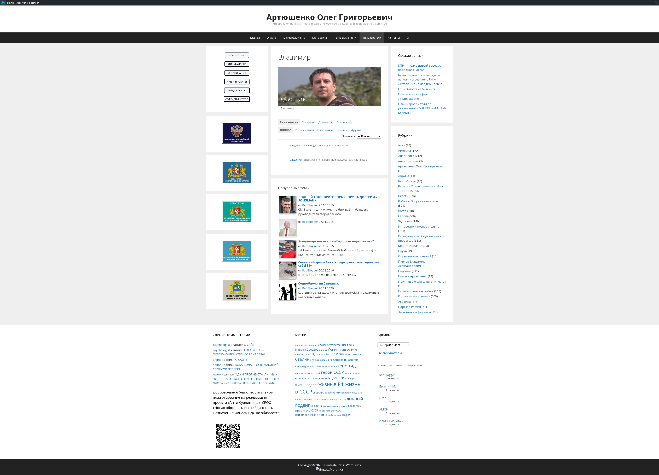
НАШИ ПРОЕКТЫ (237, 81)
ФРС (312, 360)
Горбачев (300, 349)
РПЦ (323, 354)
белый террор (302, 366)
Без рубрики (407, 181)
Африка (403, 176)
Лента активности (345, 37)
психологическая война (311, 415)
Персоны (404, 271)
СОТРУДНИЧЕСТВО (236, 99)
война (334, 366)
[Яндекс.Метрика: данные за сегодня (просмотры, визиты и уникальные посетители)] (329, 469)
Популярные (413, 365)
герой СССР (332, 372)
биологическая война (320, 367)
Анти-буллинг (408, 161)
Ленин (333, 349)
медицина (316, 405)
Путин (316, 354)
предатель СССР (306, 410)
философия (343, 414)
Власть (403, 196)
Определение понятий (414, 256)
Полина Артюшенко (412, 276)
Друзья (325, 122)
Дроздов (313, 349)
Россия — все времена (414, 296)
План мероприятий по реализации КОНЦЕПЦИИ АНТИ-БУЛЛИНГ (422, 108)
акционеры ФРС (324, 359)
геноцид (347, 366)
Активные (395, 365)
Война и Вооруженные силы (418, 201)
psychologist (221, 345)
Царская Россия (409, 307)
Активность (289, 122)
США (341, 354)
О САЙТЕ (250, 345)
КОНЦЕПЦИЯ (237, 55)
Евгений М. (387, 386)
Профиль (308, 122)
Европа (403, 216)
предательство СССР (330, 410)
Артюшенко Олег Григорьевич (329, 17)
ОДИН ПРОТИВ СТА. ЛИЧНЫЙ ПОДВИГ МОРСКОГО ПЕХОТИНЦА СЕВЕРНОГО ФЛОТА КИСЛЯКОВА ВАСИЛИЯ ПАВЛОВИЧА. (246, 378)
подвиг (344, 406)
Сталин (302, 359)
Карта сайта (319, 37)
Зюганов (323, 350)
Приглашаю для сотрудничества (422, 281)
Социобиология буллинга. (417, 89)
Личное (285, 130)
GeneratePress (334, 465)
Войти (10, 2)
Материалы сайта (294, 37)
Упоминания (304, 130)
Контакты (394, 37)
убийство (332, 415)
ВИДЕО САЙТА (237, 90)
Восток (403, 211)
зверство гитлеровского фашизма (343, 392)
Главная (255, 37)
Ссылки (344, 122)
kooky (217, 374)
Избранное (325, 130)
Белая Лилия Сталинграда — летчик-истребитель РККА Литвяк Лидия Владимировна (420, 79)
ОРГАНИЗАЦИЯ (237, 72)
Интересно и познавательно (418, 226)
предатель (354, 405)
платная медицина (331, 406)
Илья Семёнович (391, 421)
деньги (338, 377)
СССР (334, 354)
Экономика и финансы (414, 312)
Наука (402, 251)
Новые (382, 365)
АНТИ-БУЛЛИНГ (237, 64)
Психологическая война (415, 291)
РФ (327, 354)
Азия (401, 145)
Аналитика (406, 156)
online (217, 360)
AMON (383, 409)
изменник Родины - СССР (332, 399)
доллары (350, 378)
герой (317, 373)
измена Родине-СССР (306, 399)
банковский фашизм (345, 359)
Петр (382, 398)
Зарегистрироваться (27, 2)
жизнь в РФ (331, 384)
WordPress (353, 465)
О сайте (271, 37)
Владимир (295, 145)
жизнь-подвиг (306, 385)
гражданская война (321, 378)
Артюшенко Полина (305, 345)
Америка (404, 151)
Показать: (349, 136)
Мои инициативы (411, 246)
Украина (404, 302)
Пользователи (372, 37)
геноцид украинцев (304, 373)
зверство (318, 392)
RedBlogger (310, 145)
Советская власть (353, 354)
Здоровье (405, 221)
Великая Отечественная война (335, 344)
